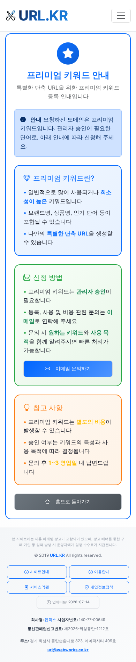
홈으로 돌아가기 (73, 501)
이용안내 (101, 571)
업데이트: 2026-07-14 (71, 602)
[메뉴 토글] (121, 16)
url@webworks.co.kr (68, 649)
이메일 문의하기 (73, 368)
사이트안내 (39, 571)
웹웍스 (50, 619)
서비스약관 (39, 587)
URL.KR (57, 555)
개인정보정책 (101, 587)
